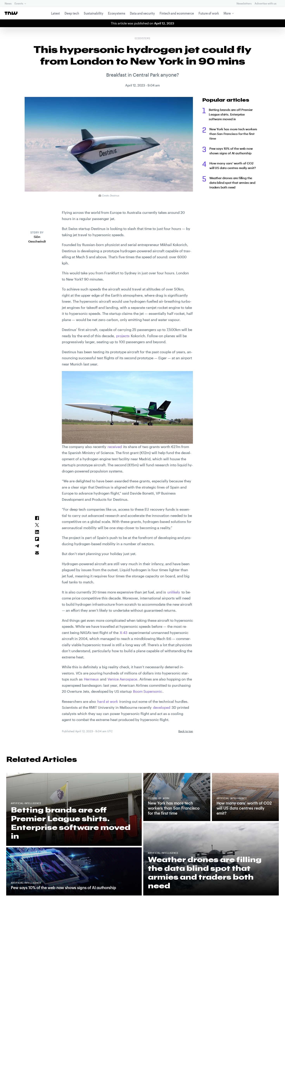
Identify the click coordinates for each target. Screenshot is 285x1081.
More (227, 13)
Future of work (209, 13)
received (115, 447)
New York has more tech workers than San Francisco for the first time (233, 133)
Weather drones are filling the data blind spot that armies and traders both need (232, 182)
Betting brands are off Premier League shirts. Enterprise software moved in (231, 114)
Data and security (142, 13)
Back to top (185, 731)
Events (19, 3)
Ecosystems (116, 13)
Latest (55, 13)
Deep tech (72, 13)
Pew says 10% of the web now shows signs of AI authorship (231, 151)
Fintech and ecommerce (177, 13)
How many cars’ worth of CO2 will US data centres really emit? (232, 165)
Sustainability (93, 13)
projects (123, 336)
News (8, 3)
